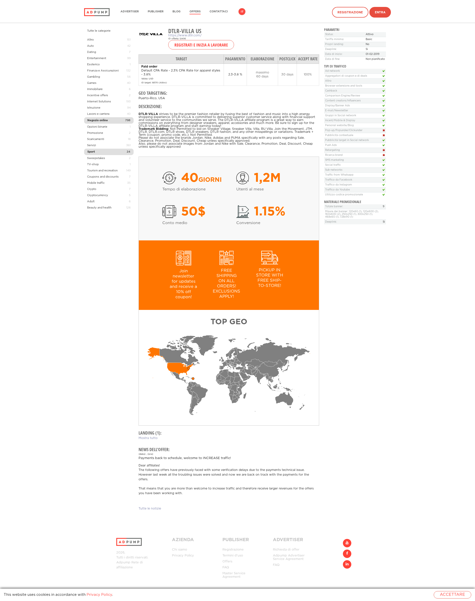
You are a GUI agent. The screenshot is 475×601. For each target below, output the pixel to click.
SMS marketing (334, 160)
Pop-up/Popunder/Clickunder (343, 130)
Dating (91, 52)
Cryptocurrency (97, 195)
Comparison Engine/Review (342, 96)
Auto (90, 46)
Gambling (93, 77)
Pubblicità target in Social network (347, 140)
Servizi (91, 145)
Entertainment (96, 58)
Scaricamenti (95, 139)
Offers (195, 11)
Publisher (156, 11)
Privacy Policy (183, 555)
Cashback (331, 91)
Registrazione (350, 12)
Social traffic (333, 165)
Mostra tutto (148, 438)
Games (91, 83)
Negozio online (97, 120)
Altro (90, 40)
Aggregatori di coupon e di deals (346, 76)
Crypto (91, 189)
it (242, 12)
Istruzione (93, 108)
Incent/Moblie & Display (340, 120)
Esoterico (93, 64)
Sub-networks (333, 170)
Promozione (95, 133)
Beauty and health (99, 208)
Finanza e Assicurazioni (103, 70)
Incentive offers (97, 95)
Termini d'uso (232, 555)
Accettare (452, 595)
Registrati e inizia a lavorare (201, 45)
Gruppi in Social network (340, 116)
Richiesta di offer (286, 549)
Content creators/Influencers (343, 101)
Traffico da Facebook (338, 180)
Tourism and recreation (102, 170)
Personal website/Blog (339, 125)
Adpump (123, 562)
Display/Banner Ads (337, 106)
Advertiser (129, 11)
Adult (91, 201)
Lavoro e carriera (98, 114)
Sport (91, 152)
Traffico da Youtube (337, 190)
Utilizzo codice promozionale (344, 195)
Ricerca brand (334, 155)
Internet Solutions (99, 101)
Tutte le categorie (99, 31)
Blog (176, 11)
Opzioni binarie (97, 127)
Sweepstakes (96, 158)
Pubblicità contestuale (339, 135)
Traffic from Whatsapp (339, 175)
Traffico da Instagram (338, 185)
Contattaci (219, 11)
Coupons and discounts (103, 177)
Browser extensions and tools (343, 86)
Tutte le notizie (150, 508)
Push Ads (331, 145)
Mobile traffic (96, 183)
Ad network (332, 71)
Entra (380, 12)
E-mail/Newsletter (336, 111)
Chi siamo (179, 549)
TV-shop (93, 164)
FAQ (225, 567)
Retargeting (332, 150)
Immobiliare (95, 89)
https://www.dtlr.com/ (185, 35)
